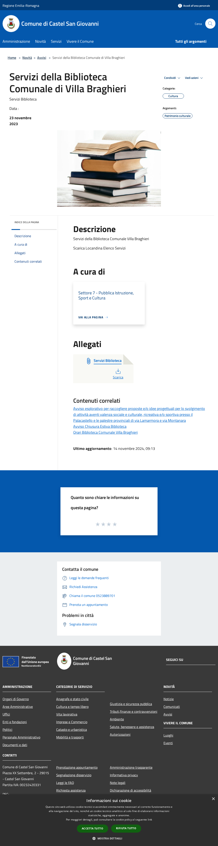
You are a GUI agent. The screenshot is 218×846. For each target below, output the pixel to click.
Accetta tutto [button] (92, 828)
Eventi (168, 742)
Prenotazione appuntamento (77, 767)
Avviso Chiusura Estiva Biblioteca (99, 426)
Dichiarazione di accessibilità (130, 790)
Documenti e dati (15, 744)
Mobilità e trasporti (70, 737)
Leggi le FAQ (65, 782)
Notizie (169, 698)
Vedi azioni (192, 77)
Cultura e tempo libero (72, 706)
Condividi (170, 77)
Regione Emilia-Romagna (21, 5)
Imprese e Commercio (71, 721)
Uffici (6, 714)
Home (12, 57)
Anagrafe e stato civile (72, 698)
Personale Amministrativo (21, 737)
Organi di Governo (16, 698)
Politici (7, 729)
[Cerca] (210, 23)
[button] (109, 838)
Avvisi (41, 57)
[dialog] (109, 820)
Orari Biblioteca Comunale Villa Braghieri (105, 432)
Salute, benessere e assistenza (132, 726)
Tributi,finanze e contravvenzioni (133, 711)
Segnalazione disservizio (73, 775)
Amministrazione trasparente (131, 767)
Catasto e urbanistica (71, 729)
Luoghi (168, 735)
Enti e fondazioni (15, 721)
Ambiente (117, 719)
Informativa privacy (124, 775)
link (150, 819)
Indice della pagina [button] (26, 222)
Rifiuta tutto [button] (126, 828)
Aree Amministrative (18, 706)
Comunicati (172, 706)
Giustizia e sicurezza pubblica (131, 703)
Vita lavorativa (66, 714)
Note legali (117, 782)
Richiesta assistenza (71, 790)
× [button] (213, 799)
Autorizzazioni (120, 734)
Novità (27, 57)
